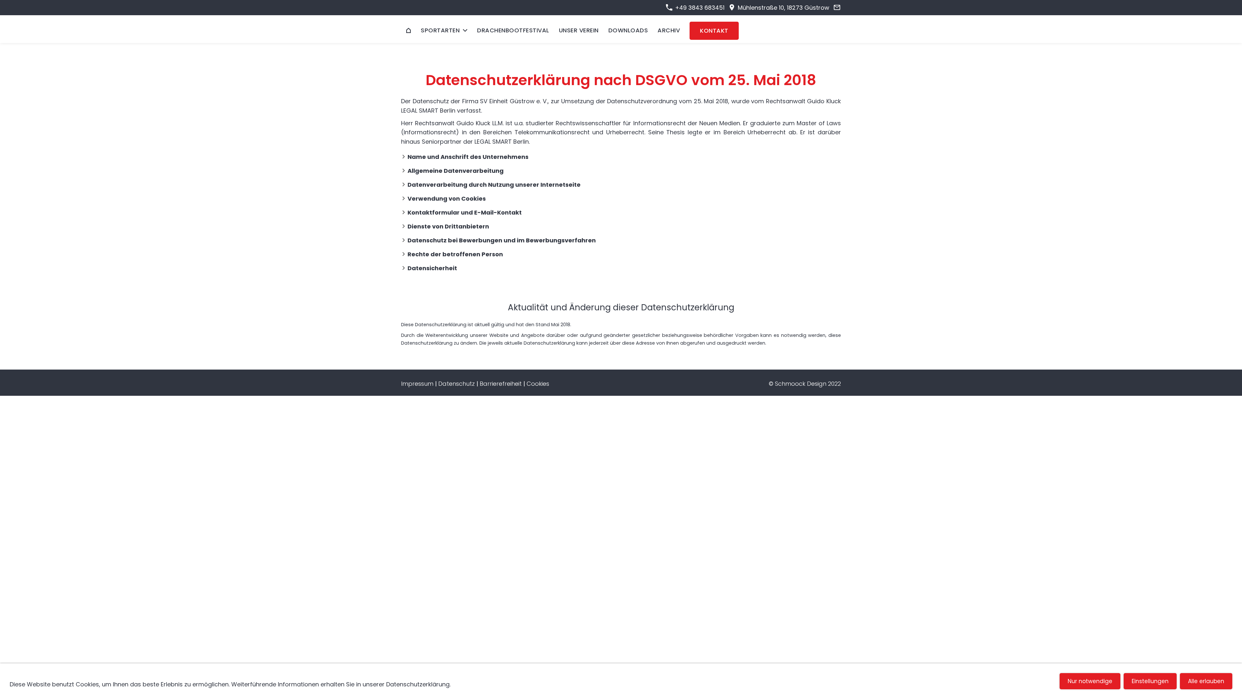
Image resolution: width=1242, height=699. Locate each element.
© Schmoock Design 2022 (805, 384)
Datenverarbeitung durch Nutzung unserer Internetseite (494, 185)
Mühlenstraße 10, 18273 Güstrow (782, 8)
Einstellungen (1150, 681)
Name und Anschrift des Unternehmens (468, 157)
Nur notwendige (1090, 681)
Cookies (538, 384)
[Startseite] (408, 30)
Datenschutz (456, 384)
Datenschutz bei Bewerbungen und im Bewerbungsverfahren (502, 240)
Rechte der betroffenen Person (455, 254)
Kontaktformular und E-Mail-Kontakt (465, 212)
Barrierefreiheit (501, 384)
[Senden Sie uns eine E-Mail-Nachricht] (837, 8)
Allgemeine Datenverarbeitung (456, 171)
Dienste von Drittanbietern (448, 226)
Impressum (417, 384)
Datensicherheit (432, 268)
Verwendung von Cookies (447, 198)
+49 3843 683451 (698, 8)
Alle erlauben (1206, 681)
